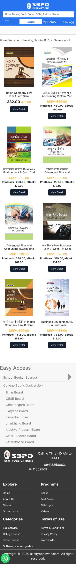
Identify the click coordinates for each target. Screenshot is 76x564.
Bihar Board (14, 392)
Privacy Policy (49, 534)
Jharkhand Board (18, 423)
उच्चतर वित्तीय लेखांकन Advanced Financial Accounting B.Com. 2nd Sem (57, 173)
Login (30, 21)
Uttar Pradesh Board (21, 436)
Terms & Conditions (53, 527)
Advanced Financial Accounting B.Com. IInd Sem (19, 249)
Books (44, 492)
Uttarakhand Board (20, 442)
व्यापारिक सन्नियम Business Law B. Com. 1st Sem (57, 247)
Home (3, 40)
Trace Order (48, 540)
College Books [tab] (23, 385)
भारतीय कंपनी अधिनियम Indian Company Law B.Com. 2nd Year (19, 325)
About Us (8, 499)
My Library (49, 21)
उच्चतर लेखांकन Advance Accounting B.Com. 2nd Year (57, 96)
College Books (11, 534)
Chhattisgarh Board (20, 405)
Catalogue (47, 505)
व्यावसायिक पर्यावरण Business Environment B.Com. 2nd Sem (19, 172)
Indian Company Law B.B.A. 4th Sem (19, 94)
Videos (45, 511)
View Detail (19, 109)
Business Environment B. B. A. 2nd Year (57, 323)
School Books (11, 540)
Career (7, 505)
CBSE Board (15, 398)
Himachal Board (17, 417)
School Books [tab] (20, 377)
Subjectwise (10, 527)
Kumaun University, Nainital (25, 40)
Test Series (48, 499)
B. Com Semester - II (57, 40)
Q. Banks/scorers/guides (18, 546)
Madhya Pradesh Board (23, 429)
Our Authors (10, 511)
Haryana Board (17, 411)
